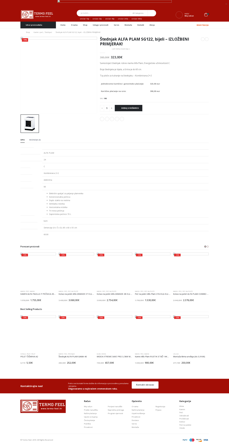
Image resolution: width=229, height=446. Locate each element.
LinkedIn (112, 119)
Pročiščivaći (184, 418)
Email (122, 119)
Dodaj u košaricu (130, 108)
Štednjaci (60, 354)
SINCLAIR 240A (123, 19)
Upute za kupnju (91, 417)
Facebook (102, 119)
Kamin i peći (24, 291)
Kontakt (140, 25)
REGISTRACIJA (203, 25)
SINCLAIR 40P (109, 19)
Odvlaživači (184, 415)
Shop (85, 25)
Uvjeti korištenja (138, 413)
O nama (74, 25)
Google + (117, 119)
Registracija (160, 406)
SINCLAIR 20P (97, 19)
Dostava (135, 420)
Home (63, 25)
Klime (87, 354)
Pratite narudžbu (91, 410)
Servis (116, 25)
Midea (92, 354)
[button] (205, 246)
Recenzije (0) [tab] (35, 140)
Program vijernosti (115, 413)
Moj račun (88, 406)
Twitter (107, 119)
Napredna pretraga (116, 410)
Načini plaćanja (90, 413)
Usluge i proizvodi (100, 25)
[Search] (152, 13)
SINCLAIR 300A (136, 19)
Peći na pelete (35, 291)
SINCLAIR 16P (84, 19)
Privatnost (88, 427)
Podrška (87, 424)
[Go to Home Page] (21, 32)
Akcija (152, 25)
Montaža (128, 25)
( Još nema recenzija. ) (121, 49)
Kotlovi (182, 422)
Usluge (164, 354)
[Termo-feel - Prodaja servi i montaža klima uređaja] (37, 15)
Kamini (184, 291)
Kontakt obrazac (145, 384)
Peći (181, 412)
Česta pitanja (89, 420)
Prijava (158, 410)
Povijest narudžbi (115, 406)
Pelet (22, 354)
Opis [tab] (22, 140)
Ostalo (182, 428)
